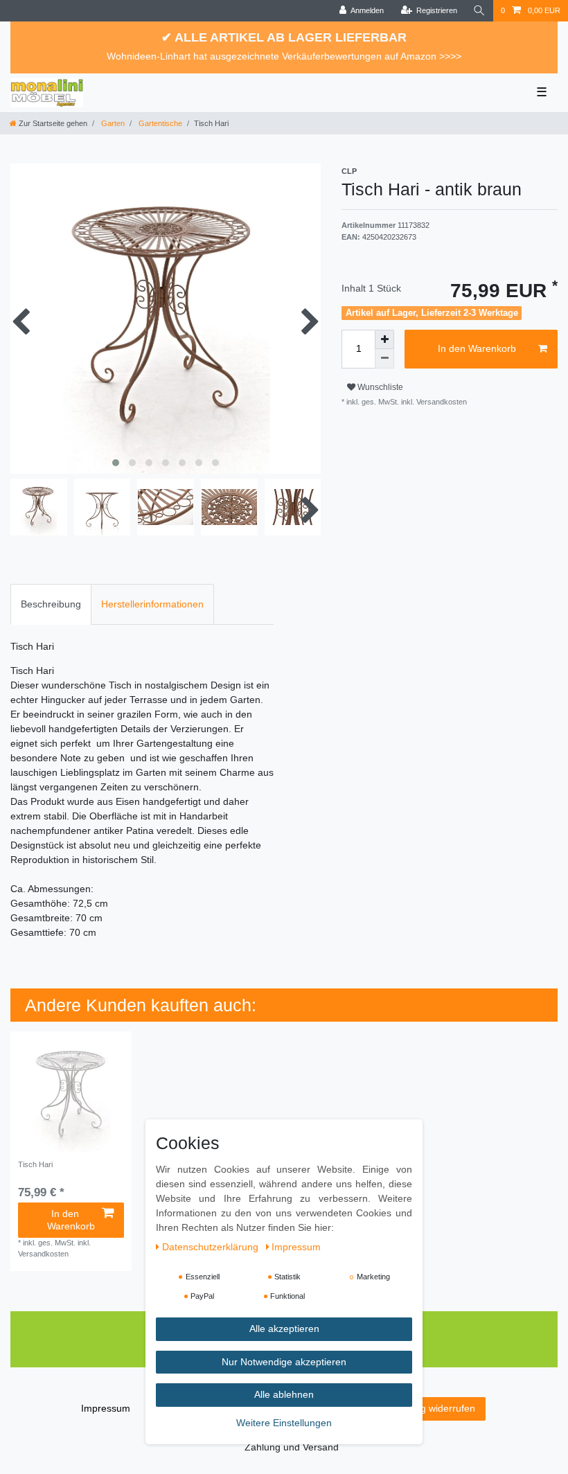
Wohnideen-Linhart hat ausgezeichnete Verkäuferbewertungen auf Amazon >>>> (284, 56)
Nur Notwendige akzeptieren (284, 1361)
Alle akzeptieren (284, 1328)
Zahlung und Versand (292, 1447)
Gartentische (159, 123)
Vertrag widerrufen (434, 1408)
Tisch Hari (35, 1164)
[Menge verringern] (384, 358)
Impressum (105, 1408)
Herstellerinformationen (152, 604)
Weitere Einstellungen (284, 1422)
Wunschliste (379, 387)
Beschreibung (51, 604)
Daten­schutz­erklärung (211, 1246)
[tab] (50, 604)
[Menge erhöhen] (384, 339)
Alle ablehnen (284, 1394)
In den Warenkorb (477, 348)
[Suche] (479, 10)
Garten (112, 123)
